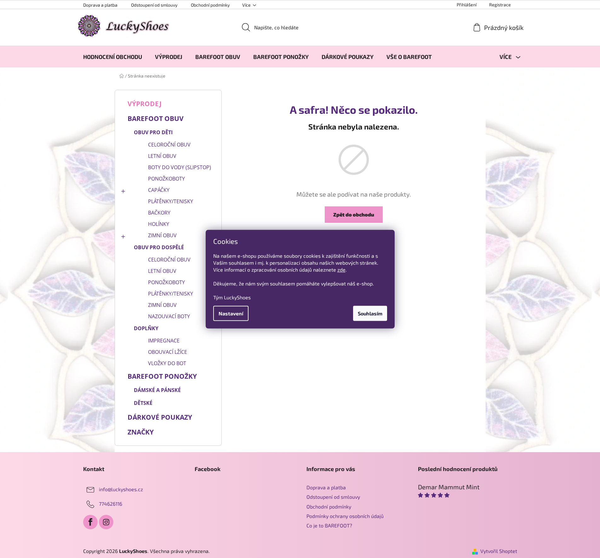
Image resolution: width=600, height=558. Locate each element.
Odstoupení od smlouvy (154, 5)
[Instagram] (106, 522)
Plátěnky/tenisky (170, 201)
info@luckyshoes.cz (121, 489)
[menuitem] (112, 56)
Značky (141, 432)
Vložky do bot (167, 363)
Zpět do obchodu (353, 214)
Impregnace (164, 340)
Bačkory (159, 212)
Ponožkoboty (166, 178)
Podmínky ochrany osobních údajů (345, 516)
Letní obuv (162, 155)
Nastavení (231, 313)
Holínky (158, 224)
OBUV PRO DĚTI (153, 132)
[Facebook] (90, 522)
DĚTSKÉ (143, 403)
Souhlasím (370, 313)
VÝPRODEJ (145, 103)
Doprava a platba (100, 5)
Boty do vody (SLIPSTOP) (179, 167)
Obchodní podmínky (210, 5)
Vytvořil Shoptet (498, 551)
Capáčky (158, 190)
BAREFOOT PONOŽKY (162, 376)
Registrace (500, 4)
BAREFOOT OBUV (156, 118)
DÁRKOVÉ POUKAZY (160, 417)
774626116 (110, 504)
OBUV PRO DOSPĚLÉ (159, 247)
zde (341, 269)
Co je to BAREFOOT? (329, 525)
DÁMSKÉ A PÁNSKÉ (157, 390)
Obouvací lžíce (167, 351)
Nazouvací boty (169, 316)
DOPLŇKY (146, 328)
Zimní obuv (162, 235)
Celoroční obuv (169, 144)
